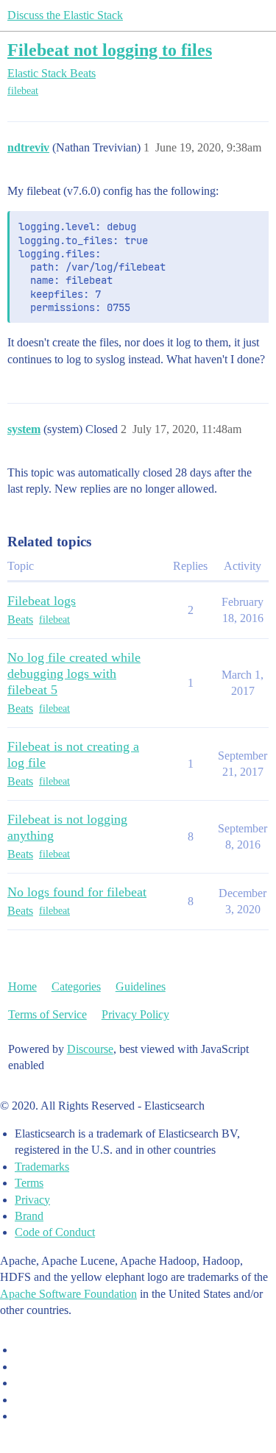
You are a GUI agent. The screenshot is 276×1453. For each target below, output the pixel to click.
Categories (76, 986)
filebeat (22, 90)
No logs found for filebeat (76, 892)
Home (22, 986)
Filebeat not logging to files (109, 50)
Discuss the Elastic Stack (65, 15)
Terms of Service (47, 1014)
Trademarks (42, 1166)
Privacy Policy (135, 1014)
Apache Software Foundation (68, 1294)
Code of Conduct (55, 1232)
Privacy (32, 1199)
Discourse (90, 1049)
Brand (29, 1216)
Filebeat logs (41, 600)
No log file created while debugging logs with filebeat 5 (74, 673)
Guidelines (141, 986)
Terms (29, 1183)
